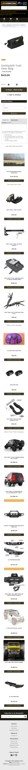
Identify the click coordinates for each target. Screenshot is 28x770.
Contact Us (14, 735)
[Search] (25, 8)
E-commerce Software (12, 765)
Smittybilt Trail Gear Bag (9, 26)
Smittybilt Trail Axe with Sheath (14, 244)
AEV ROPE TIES (14, 385)
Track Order (14, 728)
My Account (14, 726)
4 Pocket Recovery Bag (14, 350)
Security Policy (14, 747)
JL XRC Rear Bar (14, 696)
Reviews (4, 122)
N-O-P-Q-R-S (15, 25)
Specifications (14, 120)
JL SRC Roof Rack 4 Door (14, 628)
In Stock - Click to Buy (14, 90)
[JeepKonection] (14, 3)
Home (3, 25)
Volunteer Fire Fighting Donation (14, 172)
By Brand (9, 25)
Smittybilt (22, 25)
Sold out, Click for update (14, 500)
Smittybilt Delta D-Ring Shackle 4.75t (14, 419)
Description (5, 120)
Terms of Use (14, 741)
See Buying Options (14, 180)
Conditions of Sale (14, 745)
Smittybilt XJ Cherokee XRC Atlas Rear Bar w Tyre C (14, 492)
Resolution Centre (14, 730)
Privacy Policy (14, 743)
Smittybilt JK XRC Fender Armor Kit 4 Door (14, 458)
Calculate (14, 113)
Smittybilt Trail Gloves (14, 210)
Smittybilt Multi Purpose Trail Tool (14, 313)
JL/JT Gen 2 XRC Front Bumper (14, 662)
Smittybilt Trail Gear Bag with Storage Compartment (14, 279)
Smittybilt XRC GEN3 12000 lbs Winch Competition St (14, 594)
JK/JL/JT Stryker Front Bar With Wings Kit (14, 526)
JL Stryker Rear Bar (14, 559)
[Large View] (3, 59)
